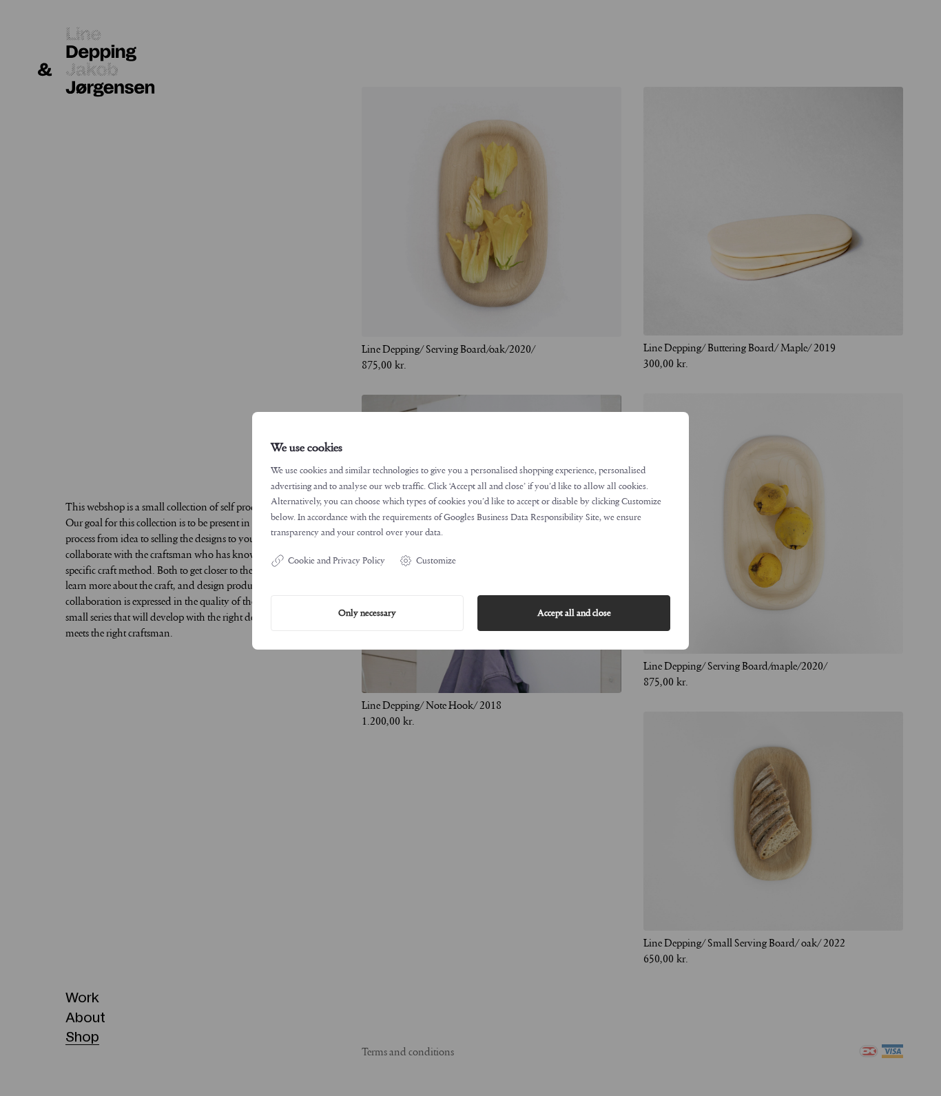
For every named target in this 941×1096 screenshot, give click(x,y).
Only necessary (367, 613)
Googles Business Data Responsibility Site (521, 517)
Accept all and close (574, 613)
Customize (436, 560)
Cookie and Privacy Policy (336, 560)
